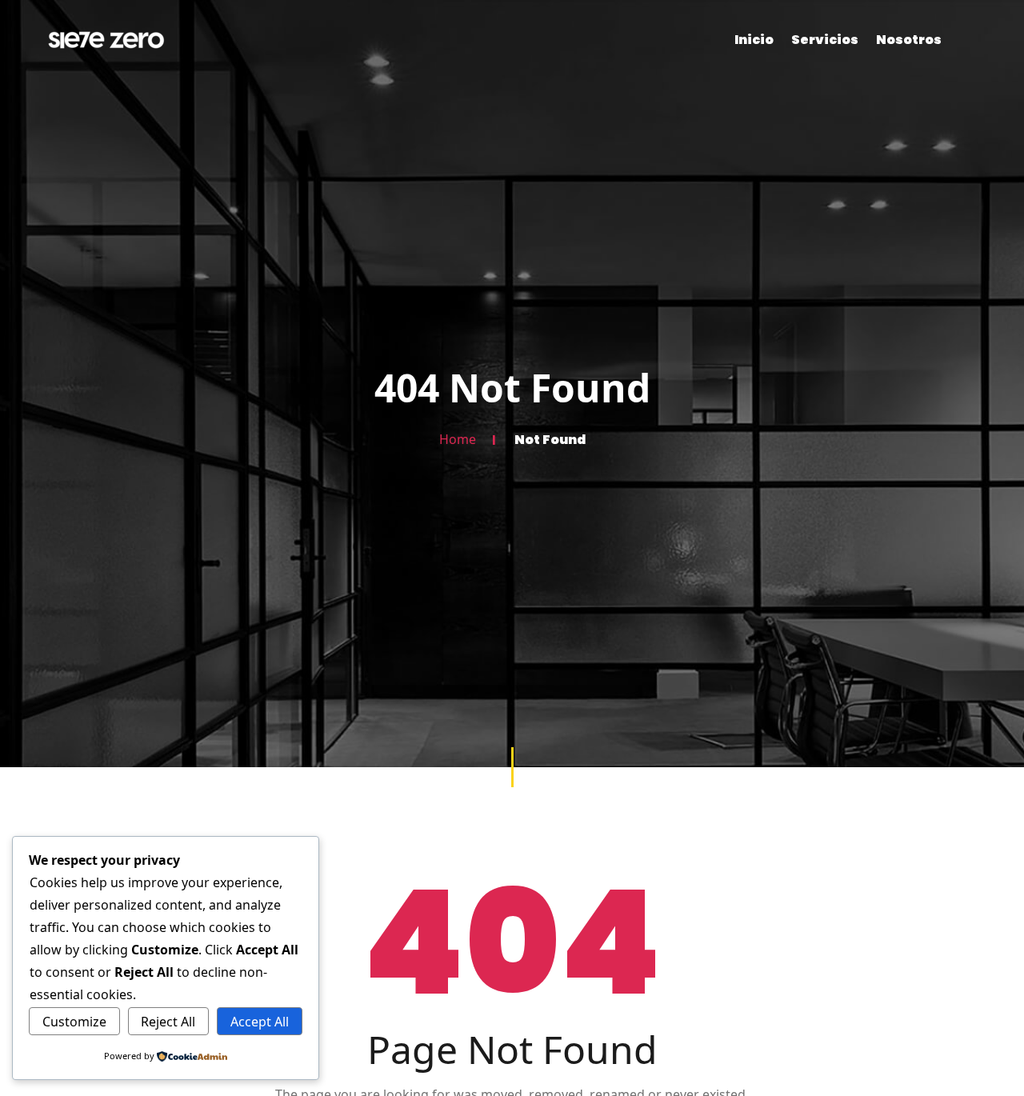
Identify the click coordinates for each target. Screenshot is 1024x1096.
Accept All (259, 1021)
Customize (74, 1021)
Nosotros (909, 39)
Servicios (824, 39)
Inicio (754, 39)
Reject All (168, 1021)
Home (457, 439)
